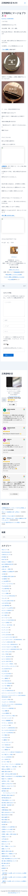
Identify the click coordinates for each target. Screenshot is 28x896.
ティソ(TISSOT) (6, 676)
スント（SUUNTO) (6, 656)
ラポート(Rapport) (6, 747)
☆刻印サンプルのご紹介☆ (8, 516)
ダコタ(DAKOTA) (6, 668)
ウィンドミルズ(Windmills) (8, 596)
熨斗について (5, 844)
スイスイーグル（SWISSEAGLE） (10, 644)
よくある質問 (5, 581)
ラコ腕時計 (4, 740)
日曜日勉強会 (5, 810)
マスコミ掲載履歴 (6, 720)
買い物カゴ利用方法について (9, 861)
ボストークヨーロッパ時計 (8, 715)
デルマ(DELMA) (5, 681)
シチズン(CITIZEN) (6, 634)
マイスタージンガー (7, 718)
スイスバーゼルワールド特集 (9, 647)
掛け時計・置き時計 (7, 805)
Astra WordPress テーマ (14, 892)
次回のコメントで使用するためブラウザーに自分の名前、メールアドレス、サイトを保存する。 (13, 338)
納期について (5, 848)
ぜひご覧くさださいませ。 (8, 215)
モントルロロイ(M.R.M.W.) (8, 730)
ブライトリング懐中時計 (8, 708)
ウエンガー (4, 598)
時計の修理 (4, 817)
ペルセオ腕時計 (5, 713)
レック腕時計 (5, 749)
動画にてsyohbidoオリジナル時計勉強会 (12, 776)
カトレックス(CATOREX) (8, 620)
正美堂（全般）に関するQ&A (9, 834)
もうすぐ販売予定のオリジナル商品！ (11, 522)
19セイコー (4, 549)
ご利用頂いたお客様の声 (8, 571)
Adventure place (6, 552)
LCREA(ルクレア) (6, 554)
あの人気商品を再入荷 (7, 564)
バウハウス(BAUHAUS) (7, 690)
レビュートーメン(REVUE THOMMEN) (11, 752)
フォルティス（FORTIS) (8, 702)
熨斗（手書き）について (8, 846)
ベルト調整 (4, 711)
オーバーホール (5, 617)
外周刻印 (4, 166)
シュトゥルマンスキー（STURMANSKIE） (12, 639)
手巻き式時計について (7, 800)
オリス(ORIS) (5, 613)
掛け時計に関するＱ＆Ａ (8, 802)
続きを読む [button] (5, 422)
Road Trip (4, 559)
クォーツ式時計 (5, 622)
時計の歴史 (4, 819)
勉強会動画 (17, 272)
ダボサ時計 (4, 671)
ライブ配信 (4, 735)
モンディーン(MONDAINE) (8, 728)
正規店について (5, 836)
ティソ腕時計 (5, 678)
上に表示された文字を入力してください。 (13, 348)
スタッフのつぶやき (7, 651)
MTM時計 (4, 557)
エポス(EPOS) (5, 603)
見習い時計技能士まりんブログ (9, 858)
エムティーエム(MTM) (7, 608)
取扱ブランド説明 (6, 778)
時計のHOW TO (5, 815)
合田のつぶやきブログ (7, 783)
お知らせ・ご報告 (6, 569)
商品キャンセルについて (8, 786)
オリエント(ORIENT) (7, 610)
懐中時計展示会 (5, 797)
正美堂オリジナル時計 (7, 829)
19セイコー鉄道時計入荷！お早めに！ (11, 512)
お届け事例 (4, 566)
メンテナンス (5, 725)
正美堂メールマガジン (7, 831)
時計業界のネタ (5, 822)
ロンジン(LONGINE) (7, 757)
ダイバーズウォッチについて (9, 666)
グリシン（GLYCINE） (7, 625)
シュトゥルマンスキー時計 (8, 637)
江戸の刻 (4, 839)
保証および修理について (8, 769)
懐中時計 (4, 791)
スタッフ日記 (5, 654)
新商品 (3, 807)
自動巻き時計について (7, 856)
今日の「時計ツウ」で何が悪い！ (10, 766)
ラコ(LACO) (5, 737)
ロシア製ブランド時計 (7, 754)
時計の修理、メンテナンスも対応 (14, 274)
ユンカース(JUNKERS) (7, 732)
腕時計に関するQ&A (7, 851)
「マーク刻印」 (5, 49)
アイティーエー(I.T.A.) (7, 583)
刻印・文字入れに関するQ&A (9, 774)
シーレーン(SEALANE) (7, 642)
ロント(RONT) (5, 759)
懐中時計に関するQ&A (7, 795)
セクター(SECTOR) (6, 661)
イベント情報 (5, 593)
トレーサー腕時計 (6, 685)
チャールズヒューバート (9, 793)
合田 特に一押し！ (6, 781)
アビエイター (5, 591)
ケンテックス (5, 627)
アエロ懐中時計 (5, 588)
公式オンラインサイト (14, 269)
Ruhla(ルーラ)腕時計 (7, 562)
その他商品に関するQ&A (8, 576)
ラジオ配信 (11, 279)
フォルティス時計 (6, 699)
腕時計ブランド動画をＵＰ (8, 853)
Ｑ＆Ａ (3, 870)
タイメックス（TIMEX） (8, 664)
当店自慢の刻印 (5, 788)
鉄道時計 (4, 868)
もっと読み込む (14, 494)
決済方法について (6, 841)
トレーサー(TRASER (7, 683)
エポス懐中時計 (5, 605)
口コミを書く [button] (12, 404)
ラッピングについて (7, 742)
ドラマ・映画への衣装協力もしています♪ (14, 277)
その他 (3, 574)
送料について (5, 865)
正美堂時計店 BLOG (9, 3)
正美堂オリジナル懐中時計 (8, 827)
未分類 (3, 824)
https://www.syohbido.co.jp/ (14, 396)
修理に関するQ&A (6, 771)
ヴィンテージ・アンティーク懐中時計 (11, 764)
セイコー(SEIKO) (6, 659)
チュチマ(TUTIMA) (6, 673)
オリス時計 (4, 615)
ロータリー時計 (5, 761)
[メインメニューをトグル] (25, 3)
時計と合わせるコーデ (7, 812)
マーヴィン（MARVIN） (8, 723)
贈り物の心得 (5, 863)
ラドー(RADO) (5, 745)
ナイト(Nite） (5, 688)
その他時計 (4, 579)
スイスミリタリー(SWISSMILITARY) (11, 649)
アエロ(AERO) (5, 586)
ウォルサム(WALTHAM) (7, 600)
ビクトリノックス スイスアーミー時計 (11, 693)
